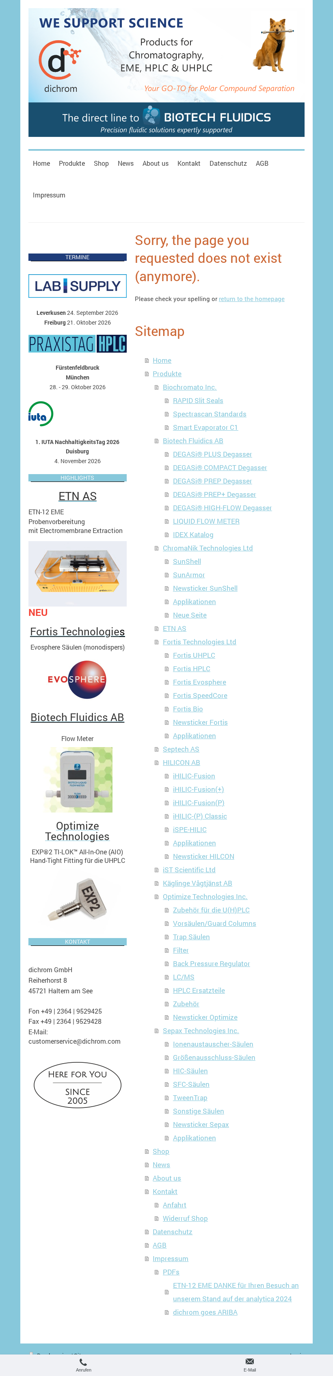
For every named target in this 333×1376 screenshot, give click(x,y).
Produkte (167, 373)
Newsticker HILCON (203, 856)
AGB (159, 1245)
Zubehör (186, 1003)
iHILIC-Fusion (194, 775)
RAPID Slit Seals (198, 400)
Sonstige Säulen (198, 1111)
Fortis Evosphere (199, 682)
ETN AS (174, 628)
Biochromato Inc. (190, 387)
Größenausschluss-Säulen (214, 1057)
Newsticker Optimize (205, 1017)
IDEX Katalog (193, 534)
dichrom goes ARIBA (205, 1312)
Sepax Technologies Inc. (201, 1030)
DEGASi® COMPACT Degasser (220, 467)
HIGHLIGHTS (77, 477)
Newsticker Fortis (200, 722)
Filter (181, 950)
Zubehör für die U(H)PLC (211, 910)
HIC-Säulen (190, 1070)
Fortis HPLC (191, 668)
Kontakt (165, 1191)
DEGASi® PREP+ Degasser (214, 494)
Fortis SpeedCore (200, 695)
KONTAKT (77, 941)
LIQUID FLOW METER (206, 521)
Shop (161, 1151)
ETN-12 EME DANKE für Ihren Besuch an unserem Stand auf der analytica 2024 (236, 1292)
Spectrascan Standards (210, 414)
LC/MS (184, 977)
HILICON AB (181, 762)
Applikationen (194, 601)
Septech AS (181, 749)
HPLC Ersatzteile (199, 990)
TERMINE (77, 257)
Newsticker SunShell (205, 588)
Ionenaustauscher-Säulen (213, 1044)
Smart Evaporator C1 (205, 427)
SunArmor (189, 574)
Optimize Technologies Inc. (205, 896)
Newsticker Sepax (201, 1124)
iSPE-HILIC (190, 829)
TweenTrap (190, 1097)
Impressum (170, 1258)
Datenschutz (172, 1231)
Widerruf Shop (185, 1218)
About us (167, 1178)
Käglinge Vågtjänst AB (197, 883)
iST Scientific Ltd (189, 869)
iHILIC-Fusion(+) (198, 789)
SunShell (187, 561)
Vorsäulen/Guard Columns (214, 923)
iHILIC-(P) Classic (200, 816)
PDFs (171, 1272)
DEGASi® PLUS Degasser (212, 454)
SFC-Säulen (191, 1084)
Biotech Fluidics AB (193, 440)
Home (162, 360)
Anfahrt (174, 1204)
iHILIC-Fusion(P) (199, 802)
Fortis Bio (188, 708)
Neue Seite (190, 615)
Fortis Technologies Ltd (199, 641)
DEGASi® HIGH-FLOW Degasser (222, 507)
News (161, 1164)
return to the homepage (252, 299)
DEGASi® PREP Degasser (212, 481)
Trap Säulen (191, 936)
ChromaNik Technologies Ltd (208, 548)
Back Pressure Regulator (211, 963)
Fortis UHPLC (194, 655)
